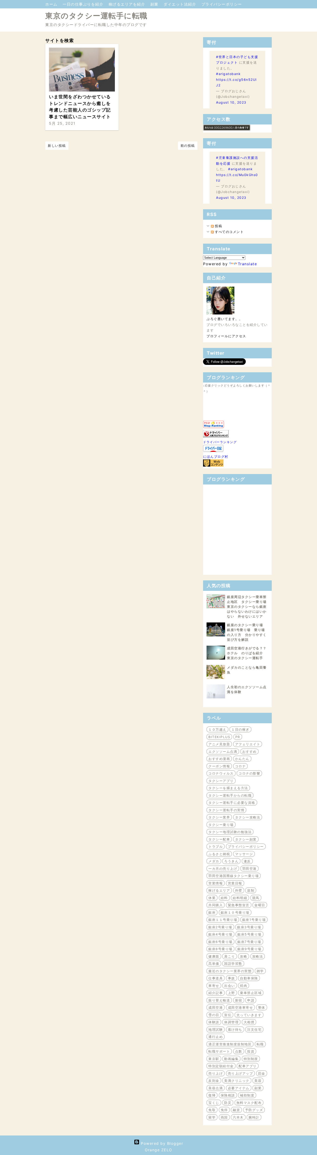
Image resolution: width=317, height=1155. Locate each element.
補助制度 (247, 1095)
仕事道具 (215, 978)
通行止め (215, 1037)
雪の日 (213, 1015)
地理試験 (215, 1029)
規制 (250, 890)
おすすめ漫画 (219, 759)
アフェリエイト (247, 744)
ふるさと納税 (219, 854)
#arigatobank (228, 74)
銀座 (212, 912)
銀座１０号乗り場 (235, 912)
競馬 (255, 898)
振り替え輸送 (219, 1000)
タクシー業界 (219, 817)
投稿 (218, 226)
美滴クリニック (236, 1081)
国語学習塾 (233, 963)
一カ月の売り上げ (222, 868)
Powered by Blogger (161, 1143)
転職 (260, 1044)
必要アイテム (238, 1088)
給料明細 (240, 898)
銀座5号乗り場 (249, 934)
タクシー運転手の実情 (226, 810)
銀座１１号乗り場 (222, 920)
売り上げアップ (240, 1073)
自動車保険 (249, 978)
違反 (247, 861)
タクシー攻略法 (247, 817)
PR (237, 737)
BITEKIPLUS (219, 737)
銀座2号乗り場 (220, 927)
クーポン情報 (219, 766)
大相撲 (249, 1022)
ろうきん (231, 861)
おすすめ (249, 751)
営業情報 (215, 883)
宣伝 (227, 1015)
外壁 (238, 890)
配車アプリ (248, 1066)
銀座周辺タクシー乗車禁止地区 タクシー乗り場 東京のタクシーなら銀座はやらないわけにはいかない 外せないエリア (248, 606)
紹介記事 (215, 993)
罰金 (261, 1073)
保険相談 (228, 1095)
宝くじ (213, 1103)
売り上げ (215, 1073)
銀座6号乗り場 (220, 942)
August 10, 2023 (231, 102)
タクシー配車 (219, 839)
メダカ (213, 861)
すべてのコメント (229, 232)
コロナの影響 (249, 773)
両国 (224, 1117)
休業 (212, 898)
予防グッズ (254, 1110)
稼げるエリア (219, 890)
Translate (247, 264)
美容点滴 (215, 1088)
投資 (250, 1051)
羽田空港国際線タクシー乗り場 (233, 876)
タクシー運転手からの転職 (230, 795)
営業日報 (235, 883)
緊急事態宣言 (238, 905)
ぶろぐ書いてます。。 (225, 319)
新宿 (238, 1000)
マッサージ (244, 854)
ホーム (52, 4)
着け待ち (235, 1029)
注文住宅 (254, 1029)
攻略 (243, 956)
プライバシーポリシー (221, 4)
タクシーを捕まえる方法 (228, 788)
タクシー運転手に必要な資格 (231, 803)
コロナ (240, 766)
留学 (212, 1117)
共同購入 (215, 905)
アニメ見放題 (219, 744)
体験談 (213, 1022)
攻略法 (257, 956)
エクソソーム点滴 (222, 751)
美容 (258, 1081)
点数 (238, 1051)
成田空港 (215, 1007)
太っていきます (249, 1015)
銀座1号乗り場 (254, 920)
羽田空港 (249, 868)
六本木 (238, 1117)
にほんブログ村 (215, 456)
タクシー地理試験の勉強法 (230, 832)
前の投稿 (188, 145)
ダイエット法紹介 (181, 4)
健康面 (213, 956)
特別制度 (251, 1059)
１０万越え (217, 729)
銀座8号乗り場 (220, 949)
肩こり (229, 956)
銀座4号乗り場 (220, 934)
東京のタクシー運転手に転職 (96, 15)
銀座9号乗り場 (249, 949)
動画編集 (231, 1059)
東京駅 (213, 1059)
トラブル (215, 846)
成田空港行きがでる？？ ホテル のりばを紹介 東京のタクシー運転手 (248, 653)
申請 (250, 1000)
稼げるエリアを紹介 (128, 4)
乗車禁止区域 (251, 993)
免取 (212, 1110)
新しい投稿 (57, 145)
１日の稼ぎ (240, 729)
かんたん (242, 759)
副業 (155, 4)
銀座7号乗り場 (249, 942)
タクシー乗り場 (221, 825)
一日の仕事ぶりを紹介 (84, 4)
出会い (229, 986)
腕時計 (254, 1117)
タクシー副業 (246, 839)
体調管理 (231, 1022)
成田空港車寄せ (240, 1007)
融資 (236, 1110)
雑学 (260, 971)
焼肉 (243, 986)
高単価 (213, 963)
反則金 (213, 1081)
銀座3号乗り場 (249, 927)
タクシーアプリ (221, 781)
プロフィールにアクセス (226, 336)
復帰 (212, 1095)
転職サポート (219, 1051)
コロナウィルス (221, 773)
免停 (224, 1110)
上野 (231, 993)
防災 (227, 1103)
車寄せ (213, 986)
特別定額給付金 (221, 1066)
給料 (224, 898)
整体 (261, 1007)
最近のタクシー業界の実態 (230, 971)
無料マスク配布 (249, 1103)
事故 (231, 978)
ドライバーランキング (220, 442)
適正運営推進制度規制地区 (230, 1044)
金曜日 (259, 905)
